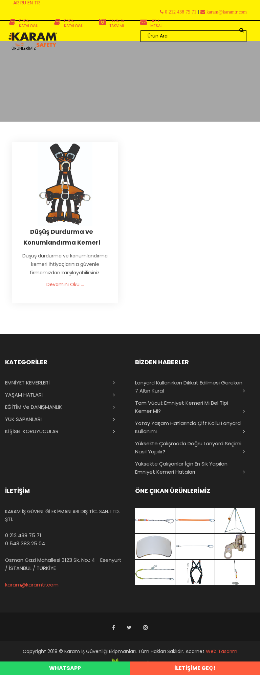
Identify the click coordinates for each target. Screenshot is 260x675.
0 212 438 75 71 (23, 535)
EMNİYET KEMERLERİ (27, 382)
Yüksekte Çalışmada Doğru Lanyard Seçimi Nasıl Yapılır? (188, 447)
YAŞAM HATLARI (24, 394)
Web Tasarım (221, 651)
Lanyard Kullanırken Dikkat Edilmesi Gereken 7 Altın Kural (188, 386)
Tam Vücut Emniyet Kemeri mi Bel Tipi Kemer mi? (181, 407)
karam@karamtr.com (32, 584)
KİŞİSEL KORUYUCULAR (32, 431)
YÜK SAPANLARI (23, 419)
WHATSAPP (65, 668)
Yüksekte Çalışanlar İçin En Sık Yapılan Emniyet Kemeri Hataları (181, 467)
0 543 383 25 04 (25, 543)
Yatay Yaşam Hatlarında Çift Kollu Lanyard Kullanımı (188, 427)
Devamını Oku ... (65, 284)
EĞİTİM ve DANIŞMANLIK (33, 406)
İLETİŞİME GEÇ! (195, 668)
